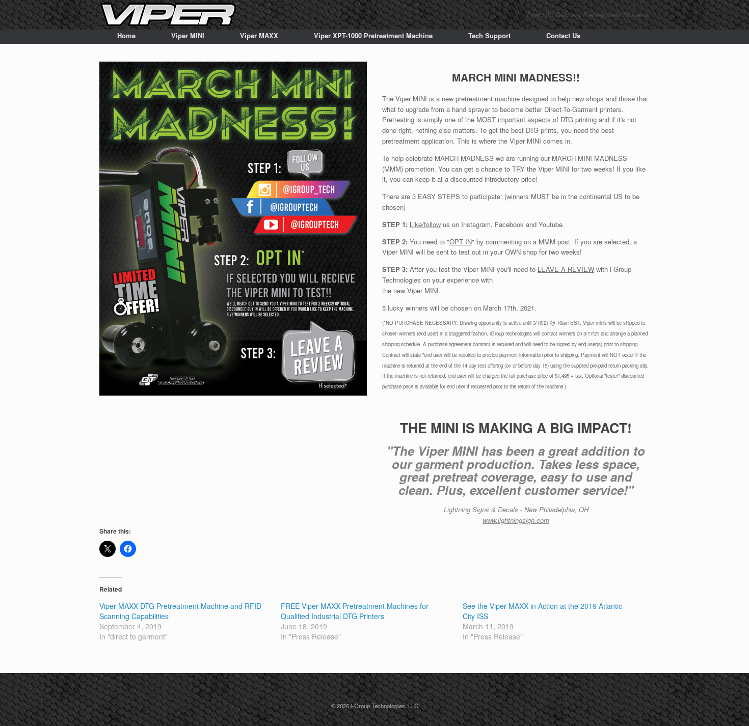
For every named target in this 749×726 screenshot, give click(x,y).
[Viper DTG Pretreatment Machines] (169, 15)
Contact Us (563, 35)
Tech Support (489, 35)
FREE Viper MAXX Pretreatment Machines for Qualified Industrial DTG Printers (355, 611)
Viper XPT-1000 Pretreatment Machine (373, 35)
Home (126, 35)
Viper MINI (187, 35)
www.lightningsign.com (516, 520)
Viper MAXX (259, 35)
